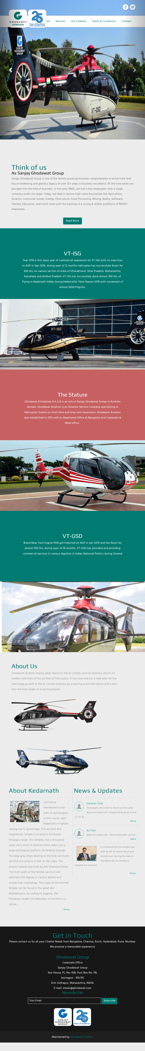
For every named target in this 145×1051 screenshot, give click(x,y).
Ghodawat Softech (81, 1037)
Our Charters (78, 21)
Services (60, 21)
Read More (72, 221)
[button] (11, 69)
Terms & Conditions (104, 21)
